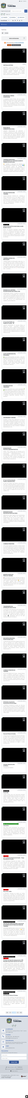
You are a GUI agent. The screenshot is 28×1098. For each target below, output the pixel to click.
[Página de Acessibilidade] (22, 20)
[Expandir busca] (24, 38)
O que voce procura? (6, 11)
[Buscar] (25, 11)
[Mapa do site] (19, 20)
